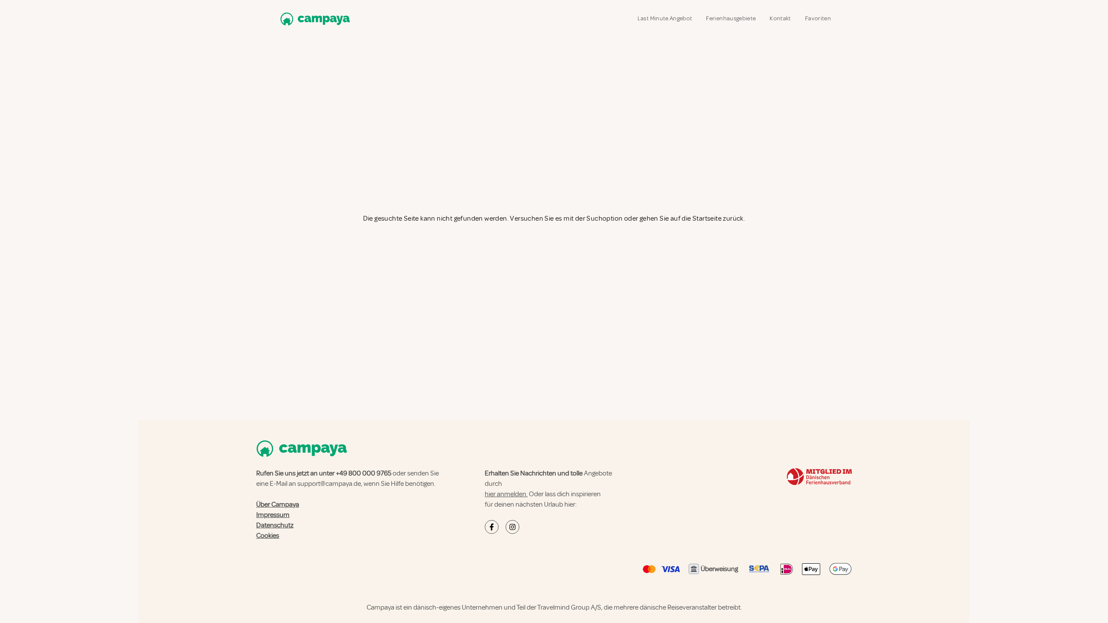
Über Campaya (277, 504)
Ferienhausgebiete (731, 18)
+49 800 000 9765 (363, 473)
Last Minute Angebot (665, 18)
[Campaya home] (313, 19)
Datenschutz (274, 525)
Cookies (267, 535)
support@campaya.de (329, 483)
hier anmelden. (506, 494)
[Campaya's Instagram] (512, 527)
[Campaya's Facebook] (492, 527)
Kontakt (780, 18)
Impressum (273, 515)
